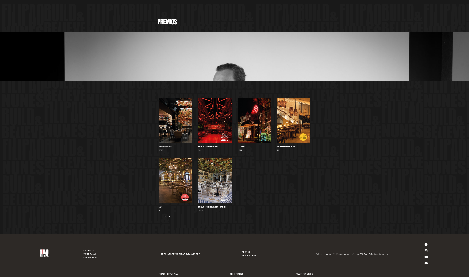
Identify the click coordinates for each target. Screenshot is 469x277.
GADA (160, 207)
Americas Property (166, 146)
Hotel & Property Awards (208, 146)
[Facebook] (426, 245)
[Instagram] (426, 251)
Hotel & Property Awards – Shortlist (212, 207)
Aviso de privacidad (236, 274)
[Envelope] (426, 263)
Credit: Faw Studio (304, 274)
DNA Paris (241, 146)
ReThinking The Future (286, 146)
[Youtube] (426, 257)
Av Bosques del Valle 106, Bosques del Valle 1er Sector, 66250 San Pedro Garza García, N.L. (351, 254)
